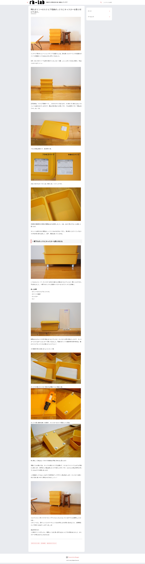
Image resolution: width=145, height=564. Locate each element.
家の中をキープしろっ (51, 543)
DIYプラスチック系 (35, 543)
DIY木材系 (43, 543)
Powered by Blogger (73, 557)
